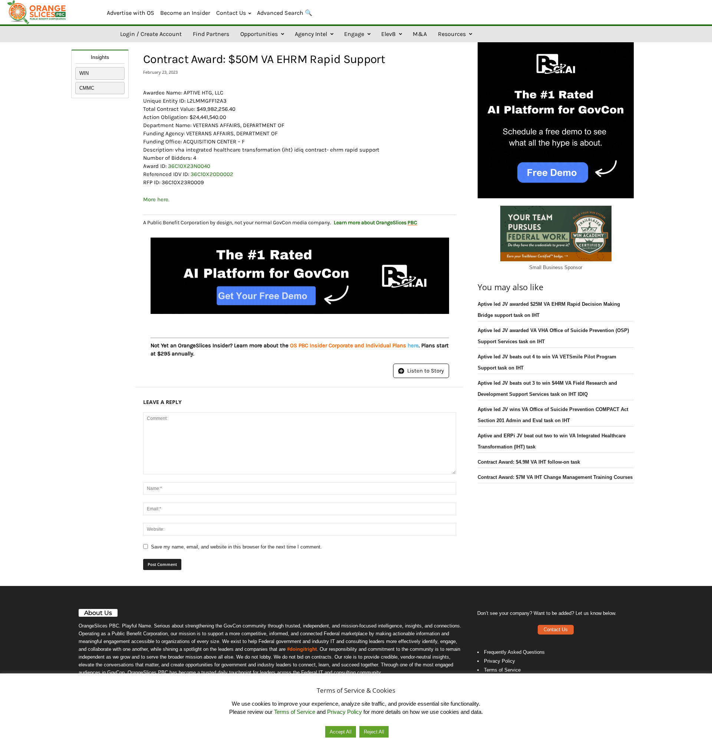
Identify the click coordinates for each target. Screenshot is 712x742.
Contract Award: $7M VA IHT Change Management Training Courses (555, 477)
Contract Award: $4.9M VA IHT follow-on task (529, 462)
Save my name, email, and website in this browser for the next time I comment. (236, 547)
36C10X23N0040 (189, 166)
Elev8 (388, 33)
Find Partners (211, 33)
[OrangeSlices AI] (37, 12)
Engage (354, 33)
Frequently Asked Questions (514, 652)
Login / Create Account (151, 33)
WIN (84, 73)
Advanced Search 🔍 (284, 12)
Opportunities (259, 33)
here (413, 345)
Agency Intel (311, 33)
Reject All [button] (374, 732)
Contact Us (231, 12)
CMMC (86, 88)
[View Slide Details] (300, 276)
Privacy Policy (499, 661)
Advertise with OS (130, 12)
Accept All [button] (341, 732)
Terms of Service (502, 670)
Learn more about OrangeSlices (375, 222)
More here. (156, 199)
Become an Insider (185, 12)
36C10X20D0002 (212, 174)
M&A (420, 33)
